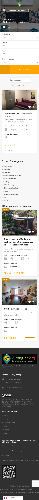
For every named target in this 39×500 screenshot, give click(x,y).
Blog (5, 433)
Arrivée (4, 43)
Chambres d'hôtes (10, 179)
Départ (4, 51)
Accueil (5, 415)
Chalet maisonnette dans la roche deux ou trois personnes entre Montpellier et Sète (18, 242)
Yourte (5, 200)
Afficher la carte (9, 422)
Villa (4, 197)
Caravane (6, 173)
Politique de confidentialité (19, 486)
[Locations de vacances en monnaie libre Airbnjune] (19, 6)
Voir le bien (20, 230)
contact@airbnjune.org (14, 387)
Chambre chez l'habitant (12, 176)
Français (11, 498)
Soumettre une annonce (18, 11)
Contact (6, 430)
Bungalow (7, 169)
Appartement (8, 166)
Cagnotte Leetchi (8, 446)
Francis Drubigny (26, 489)
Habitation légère (9, 185)
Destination (6, 34)
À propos (6, 419)
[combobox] (19, 37)
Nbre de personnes (8, 59)
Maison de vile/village (11, 188)
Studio (5, 191)
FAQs (5, 426)
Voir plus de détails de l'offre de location (19, 106)
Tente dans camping (10, 194)
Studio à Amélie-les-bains (16, 309)
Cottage (6, 182)
